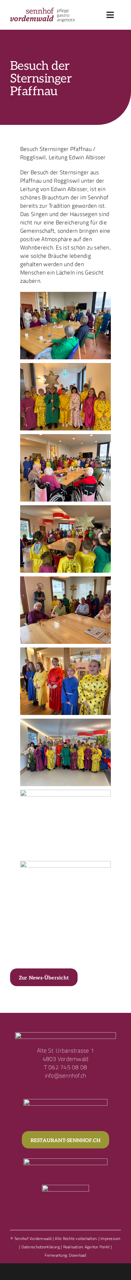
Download (77, 1255)
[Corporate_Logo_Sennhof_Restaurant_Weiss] (65, 1161)
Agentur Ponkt (97, 1247)
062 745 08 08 (67, 1067)
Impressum (110, 1238)
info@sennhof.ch (65, 1075)
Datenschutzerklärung (40, 1247)
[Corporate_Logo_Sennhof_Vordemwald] (42, 10)
